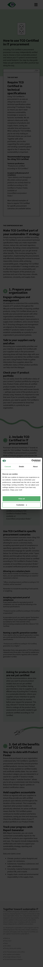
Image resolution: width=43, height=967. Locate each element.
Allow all (21, 499)
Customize (20, 505)
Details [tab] (21, 466)
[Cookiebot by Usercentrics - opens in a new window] (31, 460)
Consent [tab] (8, 466)
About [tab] (35, 466)
